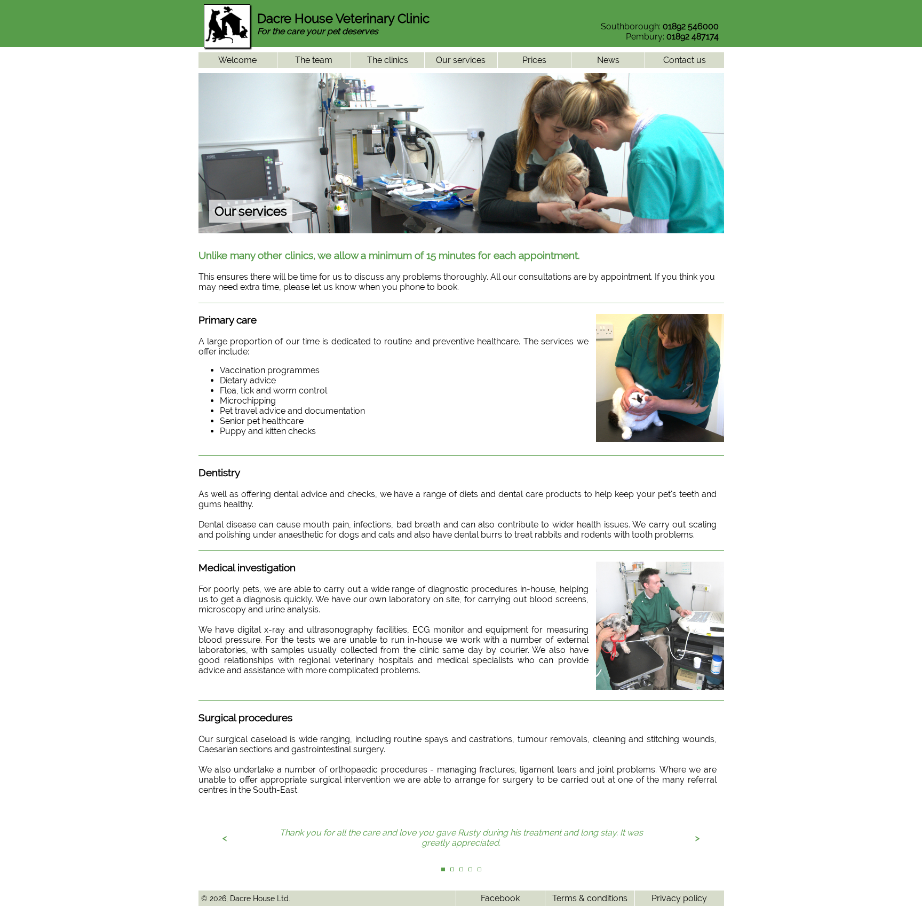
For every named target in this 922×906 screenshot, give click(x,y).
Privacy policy (679, 898)
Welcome (237, 60)
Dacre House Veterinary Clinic (343, 18)
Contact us (684, 60)
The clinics (387, 60)
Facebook (500, 898)
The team (313, 60)
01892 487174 (692, 36)
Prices (534, 60)
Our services (461, 60)
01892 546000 (691, 26)
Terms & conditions (589, 898)
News (608, 60)
